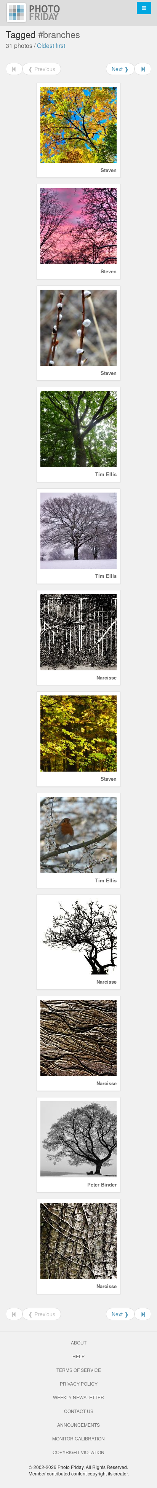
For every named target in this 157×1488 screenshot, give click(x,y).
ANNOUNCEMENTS (78, 1424)
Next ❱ (120, 69)
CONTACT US (78, 1411)
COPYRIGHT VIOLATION (78, 1452)
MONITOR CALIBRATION (78, 1438)
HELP (78, 1356)
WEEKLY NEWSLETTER (78, 1397)
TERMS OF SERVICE (78, 1370)
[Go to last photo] (143, 69)
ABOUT (79, 1342)
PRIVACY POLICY (79, 1383)
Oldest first (51, 45)
